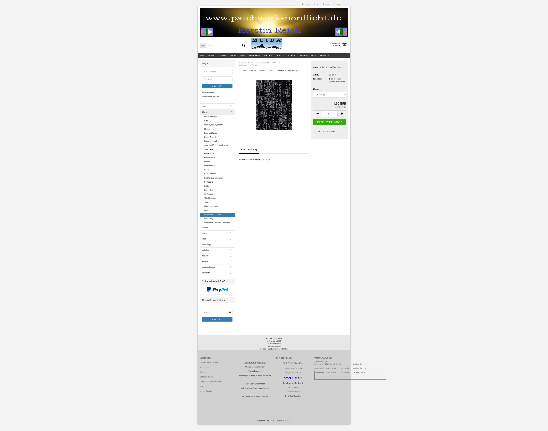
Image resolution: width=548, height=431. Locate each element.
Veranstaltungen (307, 56)
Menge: (316, 89)
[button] (316, 4)
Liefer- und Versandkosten (210, 382)
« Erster (243, 71)
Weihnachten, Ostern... (213, 215)
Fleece (207, 129)
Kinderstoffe (209, 153)
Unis (206, 210)
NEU (202, 56)
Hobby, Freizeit (210, 137)
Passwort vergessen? (210, 96)
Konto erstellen (208, 92)
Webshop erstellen (264, 421)
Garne (233, 56)
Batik (206, 121)
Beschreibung (249, 149)
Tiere (206, 202)
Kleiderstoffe (209, 157)
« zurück (252, 71)
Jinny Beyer (208, 149)
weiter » (262, 71)
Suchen (307, 4)
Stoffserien (208, 194)
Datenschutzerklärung (209, 362)
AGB (201, 386)
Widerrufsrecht (206, 391)
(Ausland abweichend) (337, 81)
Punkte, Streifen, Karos (213, 178)
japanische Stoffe (211, 141)
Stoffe (211, 56)
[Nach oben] (540, 426)
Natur (206, 170)
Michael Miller (209, 166)
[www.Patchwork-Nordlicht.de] (274, 22)
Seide (206, 186)
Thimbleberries (210, 198)
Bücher (291, 56)
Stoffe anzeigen (210, 117)
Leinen (207, 161)
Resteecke (208, 182)
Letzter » (271, 71)
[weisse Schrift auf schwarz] (274, 105)
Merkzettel (339, 4)
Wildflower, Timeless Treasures (217, 223)
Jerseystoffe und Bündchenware (217, 145)
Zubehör (268, 56)
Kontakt (203, 372)
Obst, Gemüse (210, 174)
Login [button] (326, 4)
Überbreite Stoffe (211, 206)
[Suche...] (243, 45)
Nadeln (222, 56)
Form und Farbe (210, 133)
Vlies (242, 56)
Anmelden (217, 86)
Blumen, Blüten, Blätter (213, 125)
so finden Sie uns (207, 377)
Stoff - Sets (208, 190)
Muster (280, 56)
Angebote (324, 56)
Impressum (204, 367)
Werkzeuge (254, 56)
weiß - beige (209, 218)
